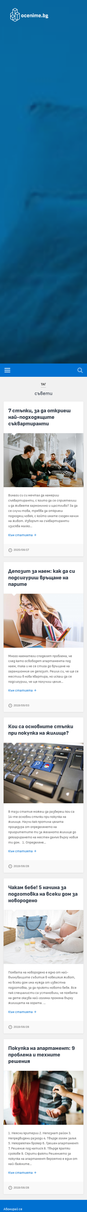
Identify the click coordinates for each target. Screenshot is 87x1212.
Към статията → (22, 535)
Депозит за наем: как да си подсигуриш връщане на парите (41, 578)
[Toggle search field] (80, 370)
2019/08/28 (21, 866)
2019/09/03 (21, 705)
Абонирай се (13, 1209)
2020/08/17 (21, 550)
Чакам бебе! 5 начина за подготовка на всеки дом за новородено (43, 894)
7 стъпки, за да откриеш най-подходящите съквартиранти (39, 417)
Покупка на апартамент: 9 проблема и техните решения (41, 1055)
